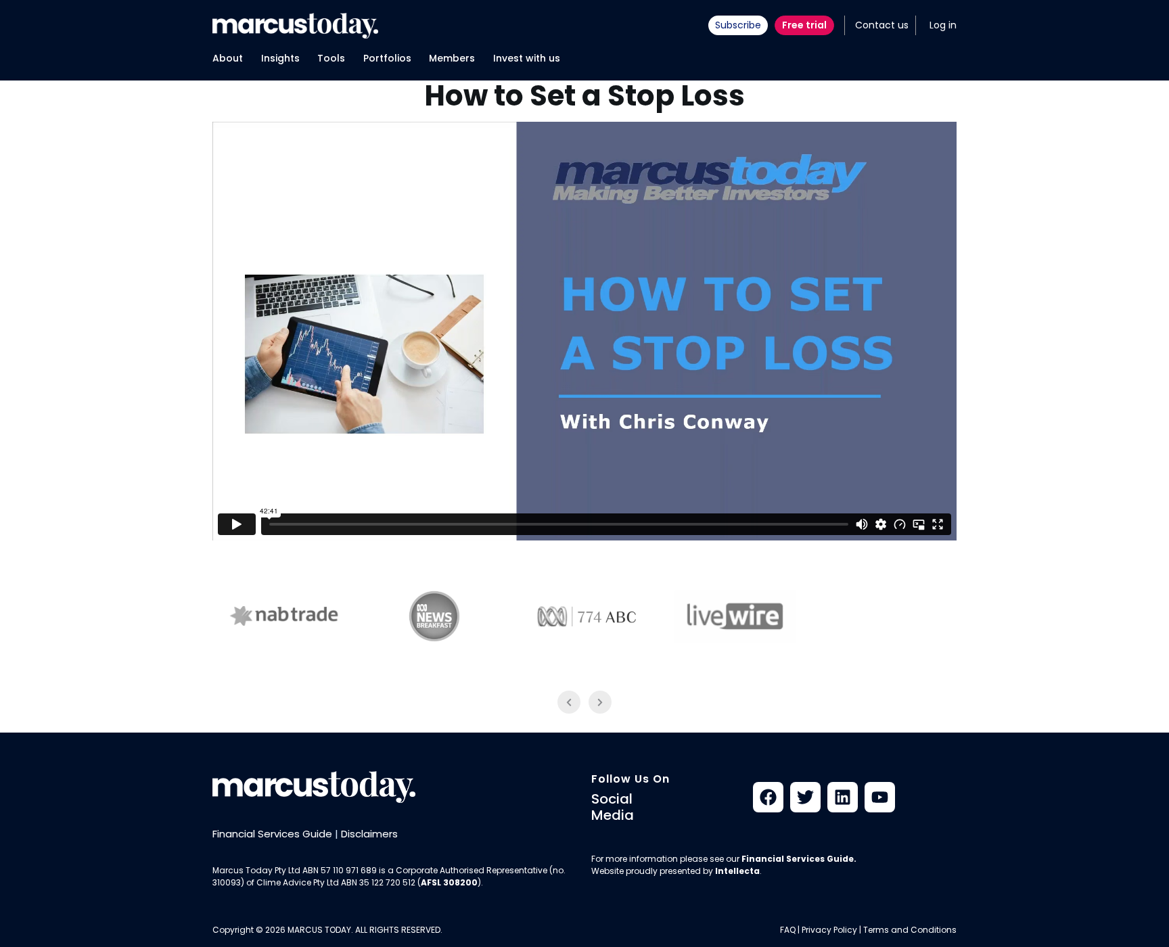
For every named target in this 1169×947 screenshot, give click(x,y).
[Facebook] (768, 797)
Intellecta (737, 871)
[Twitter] (805, 797)
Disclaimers (369, 834)
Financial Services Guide (272, 834)
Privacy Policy (829, 930)
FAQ (788, 930)
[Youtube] (880, 797)
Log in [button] (943, 25)
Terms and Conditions (910, 930)
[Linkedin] (842, 797)
